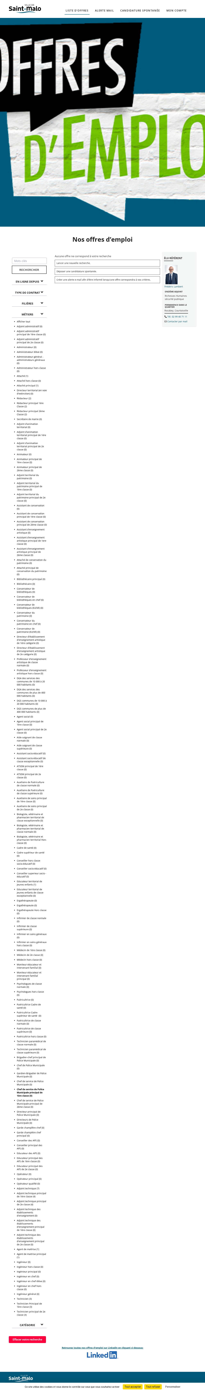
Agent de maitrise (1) (28, 1249)
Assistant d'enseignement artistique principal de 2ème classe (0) (31, 552)
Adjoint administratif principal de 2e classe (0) (30, 341)
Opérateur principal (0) (29, 1178)
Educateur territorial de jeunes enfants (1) (29, 883)
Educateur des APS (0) (28, 1153)
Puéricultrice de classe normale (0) (29, 1022)
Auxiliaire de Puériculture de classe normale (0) (30, 784)
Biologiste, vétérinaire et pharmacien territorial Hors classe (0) (31, 839)
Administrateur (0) (26, 347)
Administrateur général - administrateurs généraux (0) (31, 360)
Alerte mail (104, 10)
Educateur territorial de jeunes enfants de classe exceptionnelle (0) (30, 892)
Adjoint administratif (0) (29, 326)
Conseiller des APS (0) (28, 1140)
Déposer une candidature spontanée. (77, 271)
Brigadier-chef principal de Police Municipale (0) (31, 1059)
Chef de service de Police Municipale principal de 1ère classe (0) (30, 1092)
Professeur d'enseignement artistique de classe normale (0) (31, 662)
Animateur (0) (24, 454)
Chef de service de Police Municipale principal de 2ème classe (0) (30, 1103)
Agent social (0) (25, 716)
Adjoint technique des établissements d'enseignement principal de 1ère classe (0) (30, 1225)
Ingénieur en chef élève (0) (31, 1281)
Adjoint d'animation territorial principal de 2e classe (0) (30, 446)
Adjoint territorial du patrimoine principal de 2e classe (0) (31, 497)
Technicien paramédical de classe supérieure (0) (31, 1051)
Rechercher (29, 270)
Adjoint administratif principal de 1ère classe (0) (31, 333)
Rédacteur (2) (24, 398)
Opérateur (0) (24, 1174)
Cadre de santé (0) (26, 847)
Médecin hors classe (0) (29, 959)
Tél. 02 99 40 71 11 (177, 316)
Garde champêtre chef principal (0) (29, 1134)
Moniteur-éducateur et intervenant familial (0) (29, 966)
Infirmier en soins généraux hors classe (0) (31, 944)
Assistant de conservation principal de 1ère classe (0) (31, 515)
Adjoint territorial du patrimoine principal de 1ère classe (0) (29, 486)
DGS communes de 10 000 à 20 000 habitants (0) (32, 702)
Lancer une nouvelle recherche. (73, 263)
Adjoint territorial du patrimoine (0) (28, 477)
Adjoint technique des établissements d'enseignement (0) (29, 1212)
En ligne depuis (27, 281)
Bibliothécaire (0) (26, 583)
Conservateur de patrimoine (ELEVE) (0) (28, 630)
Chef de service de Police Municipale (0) (30, 1083)
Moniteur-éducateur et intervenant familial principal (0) (29, 975)
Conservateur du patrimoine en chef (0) (29, 622)
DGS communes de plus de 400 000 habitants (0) (31, 710)
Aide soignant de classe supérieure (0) (29, 747)
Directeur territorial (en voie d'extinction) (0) (32, 392)
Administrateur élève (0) (30, 351)
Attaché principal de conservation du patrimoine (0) (32, 571)
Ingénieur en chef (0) (28, 1276)
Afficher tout (23, 321)
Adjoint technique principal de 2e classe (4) (31, 1203)
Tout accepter (132, 1386)
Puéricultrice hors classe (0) (31, 1036)
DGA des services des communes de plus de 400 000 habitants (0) (31, 692)
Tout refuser (153, 1386)
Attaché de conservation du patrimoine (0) (31, 561)
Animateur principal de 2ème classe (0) (29, 469)
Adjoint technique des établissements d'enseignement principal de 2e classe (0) (30, 1239)
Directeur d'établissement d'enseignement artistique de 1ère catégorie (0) (31, 640)
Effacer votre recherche (27, 1339)
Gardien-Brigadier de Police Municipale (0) (31, 1075)
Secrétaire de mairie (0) (29, 419)
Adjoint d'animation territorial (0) (27, 425)
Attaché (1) (22, 375)
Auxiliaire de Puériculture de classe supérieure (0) (30, 792)
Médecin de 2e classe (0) (30, 954)
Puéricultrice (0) (25, 999)
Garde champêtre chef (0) (30, 1127)
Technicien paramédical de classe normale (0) (31, 1043)
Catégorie (27, 1325)
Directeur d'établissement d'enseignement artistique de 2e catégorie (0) (31, 651)
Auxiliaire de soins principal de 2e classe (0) (32, 808)
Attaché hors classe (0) (29, 380)
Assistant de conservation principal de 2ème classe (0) (32, 523)
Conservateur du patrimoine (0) (26, 614)
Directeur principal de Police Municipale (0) (29, 1113)
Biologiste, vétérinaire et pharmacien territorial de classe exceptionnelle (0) (30, 817)
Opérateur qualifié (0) (28, 1183)
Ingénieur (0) (23, 1262)
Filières (27, 303)
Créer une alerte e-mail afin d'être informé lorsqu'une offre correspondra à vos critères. (104, 279)
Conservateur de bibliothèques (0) (26, 590)
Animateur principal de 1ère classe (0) (29, 461)
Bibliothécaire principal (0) (31, 579)
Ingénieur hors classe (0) (30, 1266)
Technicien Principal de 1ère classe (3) (29, 1305)
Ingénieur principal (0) (29, 1271)
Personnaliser (172, 1386)
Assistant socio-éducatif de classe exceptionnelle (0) (31, 760)
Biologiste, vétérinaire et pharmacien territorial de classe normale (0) (30, 828)
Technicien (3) (24, 1298)
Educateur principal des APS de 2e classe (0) (30, 1168)
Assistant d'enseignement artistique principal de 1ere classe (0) (31, 540)
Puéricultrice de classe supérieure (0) (29, 1030)
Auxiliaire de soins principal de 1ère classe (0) (32, 800)
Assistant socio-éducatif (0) (31, 753)
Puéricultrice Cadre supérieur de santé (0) (29, 1014)
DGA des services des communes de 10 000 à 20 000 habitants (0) (31, 681)
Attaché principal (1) (27, 385)
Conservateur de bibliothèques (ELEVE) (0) (30, 606)
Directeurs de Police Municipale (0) (27, 1121)
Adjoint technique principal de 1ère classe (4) (31, 1195)
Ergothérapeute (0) (27, 900)
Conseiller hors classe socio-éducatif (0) (28, 862)
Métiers (27, 314)
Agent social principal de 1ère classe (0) (30, 723)
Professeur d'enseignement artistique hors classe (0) (31, 672)
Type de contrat (27, 292)
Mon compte (176, 10)
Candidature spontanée (140, 10)
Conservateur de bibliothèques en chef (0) (30, 598)
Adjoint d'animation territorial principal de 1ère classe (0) (31, 435)
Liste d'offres (77, 10)
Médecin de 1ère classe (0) (31, 950)
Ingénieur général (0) (28, 1294)
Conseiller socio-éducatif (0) (31, 868)
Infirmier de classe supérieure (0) (27, 928)
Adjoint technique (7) (28, 1188)
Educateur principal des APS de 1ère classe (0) (30, 1160)
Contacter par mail (177, 321)
